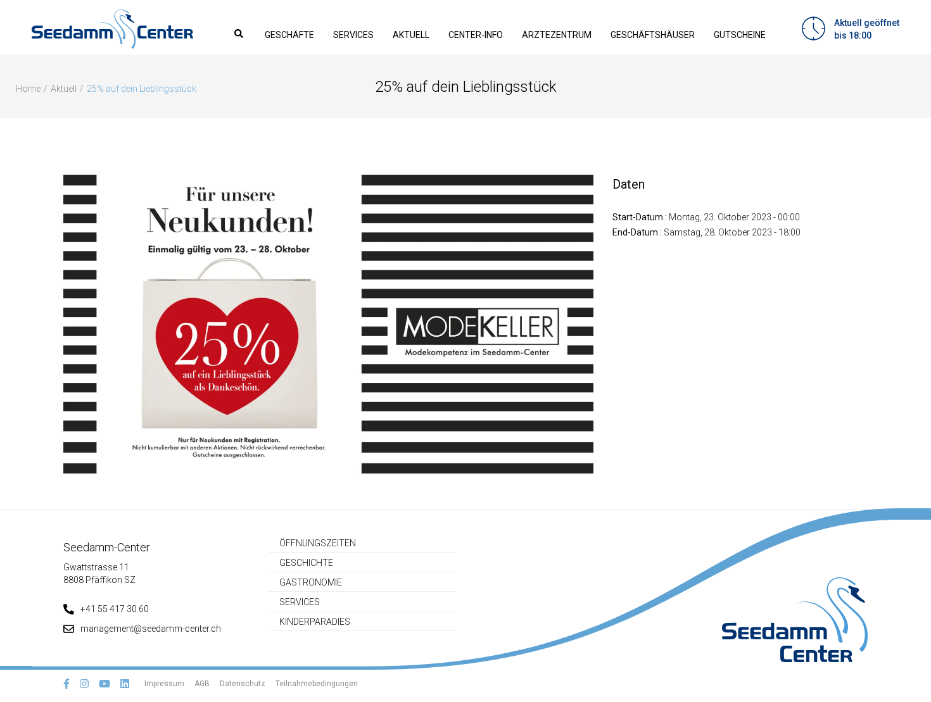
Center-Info (475, 35)
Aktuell (411, 35)
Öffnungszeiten (317, 543)
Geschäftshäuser (653, 35)
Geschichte (306, 563)
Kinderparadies (314, 622)
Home (28, 89)
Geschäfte (289, 35)
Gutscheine (740, 35)
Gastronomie (310, 582)
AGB (202, 683)
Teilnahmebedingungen (317, 683)
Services (353, 35)
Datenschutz (242, 683)
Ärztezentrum (557, 35)
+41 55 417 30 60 (114, 609)
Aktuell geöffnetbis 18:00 (866, 29)
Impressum (164, 683)
